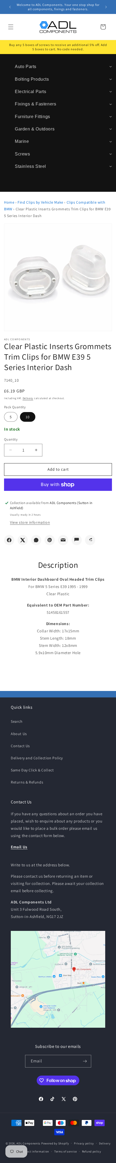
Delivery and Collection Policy (37, 758)
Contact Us (20, 745)
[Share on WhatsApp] (36, 540)
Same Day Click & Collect (32, 770)
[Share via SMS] (76, 540)
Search (17, 721)
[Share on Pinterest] (50, 540)
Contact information (34, 1151)
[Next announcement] (106, 7)
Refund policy (91, 1151)
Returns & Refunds (27, 782)
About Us (19, 733)
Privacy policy (84, 1143)
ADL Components (28, 1143)
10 (28, 416)
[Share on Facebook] (9, 540)
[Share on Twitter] (23, 540)
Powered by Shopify (55, 1143)
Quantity (11, 439)
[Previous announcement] (10, 7)
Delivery (28, 398)
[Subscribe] (85, 1061)
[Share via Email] (63, 540)
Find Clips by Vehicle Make (40, 202)
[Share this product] (90, 540)
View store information (30, 522)
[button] (11, 27)
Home (9, 202)
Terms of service (65, 1151)
